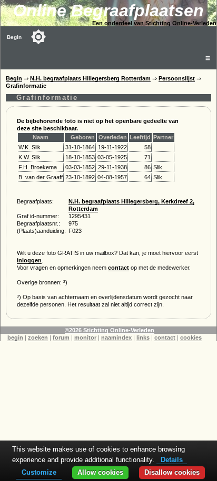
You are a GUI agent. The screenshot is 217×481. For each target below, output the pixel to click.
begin (15, 337)
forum (61, 337)
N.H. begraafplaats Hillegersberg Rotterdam (90, 78)
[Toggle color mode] (38, 36)
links (143, 337)
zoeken (38, 337)
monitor (85, 337)
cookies (191, 337)
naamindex (116, 337)
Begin (14, 37)
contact (118, 267)
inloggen (29, 260)
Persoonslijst (177, 78)
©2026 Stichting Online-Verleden (109, 330)
